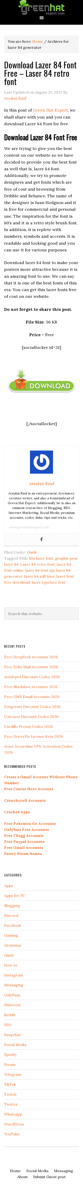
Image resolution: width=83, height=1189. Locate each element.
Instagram (13, 975)
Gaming (11, 935)
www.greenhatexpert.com (29, 527)
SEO (8, 1024)
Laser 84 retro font (37, 564)
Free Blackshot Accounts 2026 (30, 686)
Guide (32, 552)
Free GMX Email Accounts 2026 (31, 696)
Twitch (10, 1094)
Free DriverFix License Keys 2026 (33, 736)
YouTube (12, 1134)
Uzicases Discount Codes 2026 (31, 716)
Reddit (10, 1014)
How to (10, 965)
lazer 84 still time (39, 576)
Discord (11, 915)
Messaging (13, 985)
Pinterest (12, 1005)
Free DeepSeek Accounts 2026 (31, 657)
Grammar (13, 945)
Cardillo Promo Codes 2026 (28, 726)
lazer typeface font (49, 582)
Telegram (12, 1074)
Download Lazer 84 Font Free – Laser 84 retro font (40, 72)
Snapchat (12, 1034)
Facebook (12, 925)
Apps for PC (14, 895)
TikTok (10, 1084)
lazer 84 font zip (39, 570)
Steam (9, 1064)
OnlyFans (12, 995)
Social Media (15, 1044)
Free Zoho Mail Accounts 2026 (31, 667)
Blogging (12, 905)
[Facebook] (41, 539)
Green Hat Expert (41, 7)
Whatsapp (13, 1114)
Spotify (10, 1054)
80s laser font (41, 558)
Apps (8, 885)
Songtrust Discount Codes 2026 (32, 706)
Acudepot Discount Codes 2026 (31, 676)
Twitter (11, 1104)
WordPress (14, 1124)
